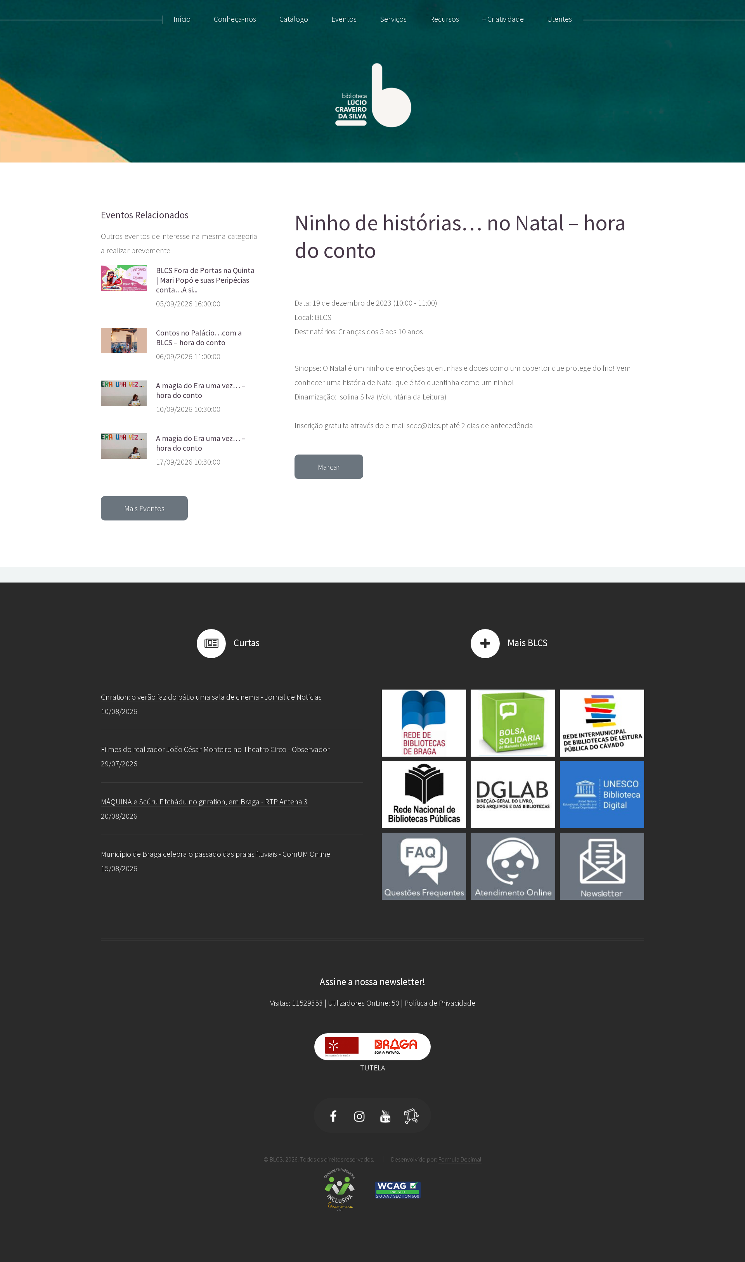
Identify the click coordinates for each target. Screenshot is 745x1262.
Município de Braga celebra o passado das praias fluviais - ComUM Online (215, 854)
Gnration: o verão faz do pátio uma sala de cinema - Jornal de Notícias (211, 697)
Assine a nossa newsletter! (372, 981)
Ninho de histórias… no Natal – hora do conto (460, 236)
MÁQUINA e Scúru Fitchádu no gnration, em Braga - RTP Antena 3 (204, 801)
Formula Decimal (460, 1159)
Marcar (329, 467)
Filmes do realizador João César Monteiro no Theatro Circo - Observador (215, 749)
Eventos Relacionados (145, 215)
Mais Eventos (144, 508)
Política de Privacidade (439, 1003)
